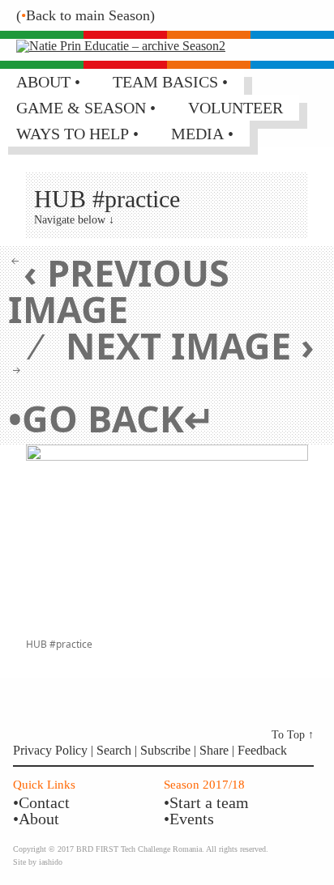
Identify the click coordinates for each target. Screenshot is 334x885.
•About (36, 819)
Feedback (262, 750)
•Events (189, 819)
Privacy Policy (50, 750)
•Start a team (206, 802)
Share (215, 750)
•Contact (41, 802)
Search (115, 750)
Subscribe (165, 750)
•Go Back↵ (111, 418)
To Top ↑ (293, 735)
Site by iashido (37, 861)
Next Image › (190, 345)
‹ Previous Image (118, 291)
